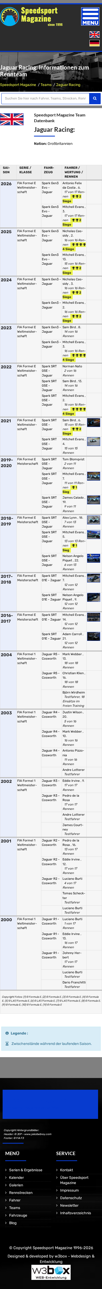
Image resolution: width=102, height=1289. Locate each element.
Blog (12, 1223)
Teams (46, 85)
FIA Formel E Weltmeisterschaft (27, 187)
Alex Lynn (70, 517)
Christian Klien (73, 673)
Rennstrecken (20, 1193)
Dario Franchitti (74, 982)
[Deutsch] (95, 43)
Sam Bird (70, 327)
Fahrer (14, 1200)
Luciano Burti (72, 879)
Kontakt (66, 1170)
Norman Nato (72, 366)
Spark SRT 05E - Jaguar (49, 370)
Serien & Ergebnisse (25, 1170)
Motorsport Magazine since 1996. (32, 1108)
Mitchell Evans (74, 207)
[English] (95, 35)
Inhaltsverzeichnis (75, 1213)
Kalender (16, 1177)
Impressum (69, 1190)
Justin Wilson (73, 712)
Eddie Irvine (72, 781)
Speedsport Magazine (18, 85)
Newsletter (69, 1205)
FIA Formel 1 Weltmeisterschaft (27, 658)
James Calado (73, 497)
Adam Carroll (73, 634)
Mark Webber (73, 654)
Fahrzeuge (18, 1215)
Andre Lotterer (74, 770)
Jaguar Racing (68, 85)
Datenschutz (71, 1198)
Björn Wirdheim (74, 692)
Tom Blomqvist (73, 459)
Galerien (16, 1185)
